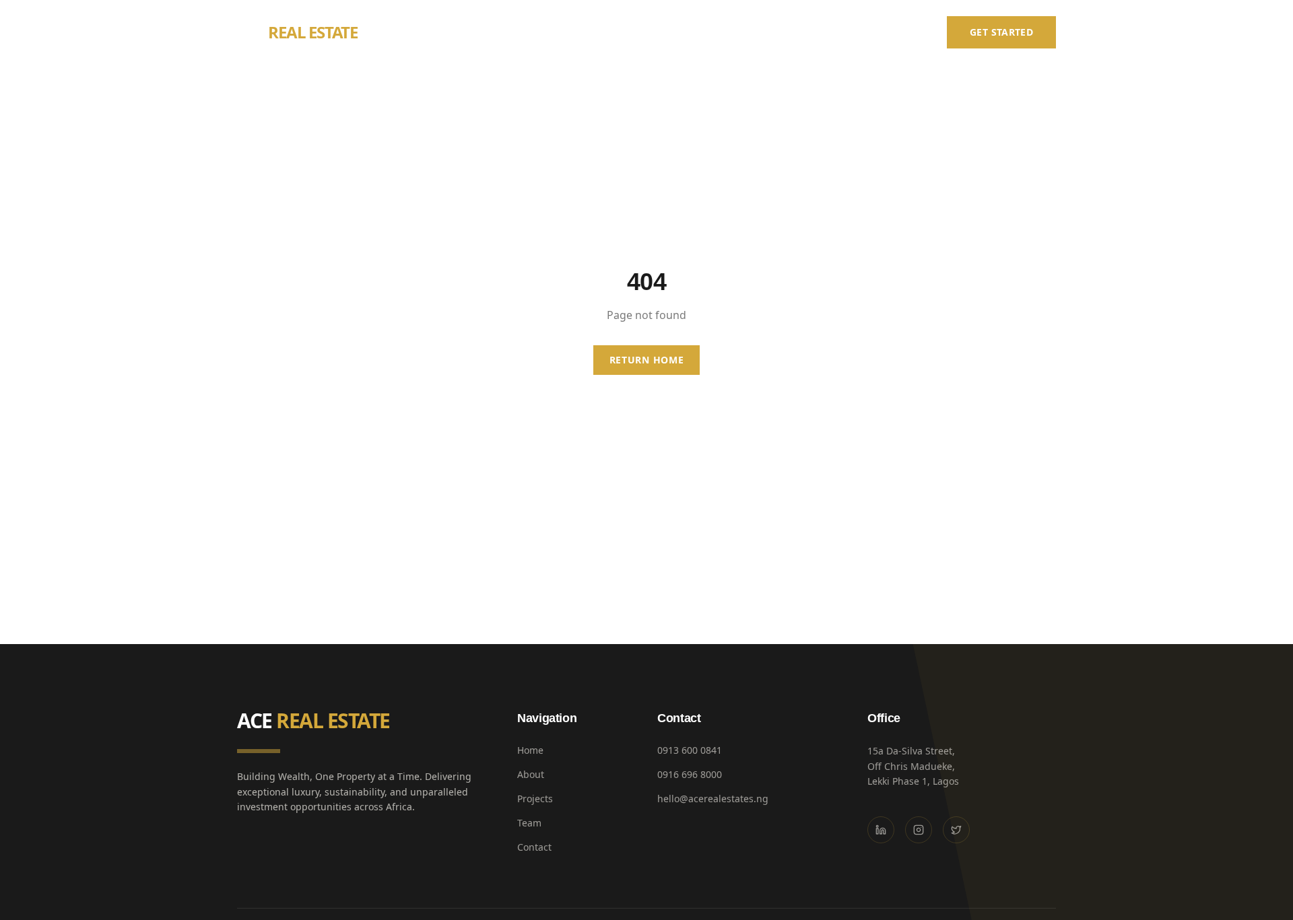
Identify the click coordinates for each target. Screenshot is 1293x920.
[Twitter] (956, 829)
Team (844, 32)
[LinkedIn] (880, 829)
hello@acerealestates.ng (712, 798)
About (724, 32)
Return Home (646, 359)
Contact (902, 32)
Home (670, 32)
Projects (785, 32)
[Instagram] (918, 829)
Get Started (1001, 32)
